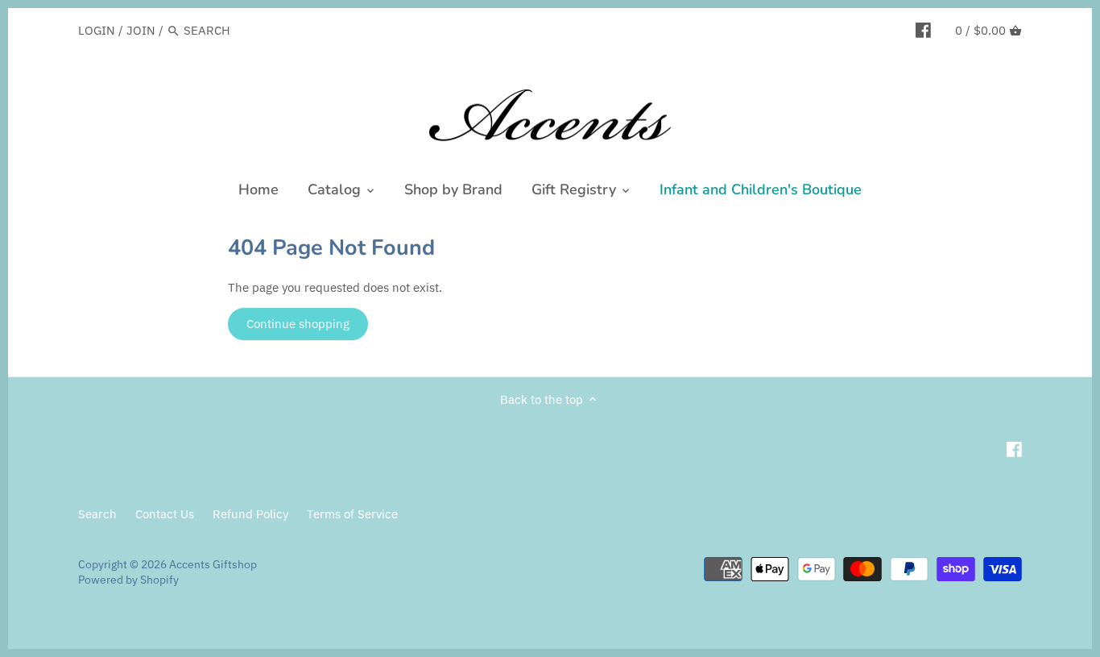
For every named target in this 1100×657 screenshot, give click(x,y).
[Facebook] (923, 30)
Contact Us (164, 514)
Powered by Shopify (128, 579)
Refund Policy (250, 514)
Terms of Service (352, 514)
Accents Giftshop (213, 564)
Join (140, 30)
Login (96, 30)
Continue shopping (297, 323)
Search (97, 514)
